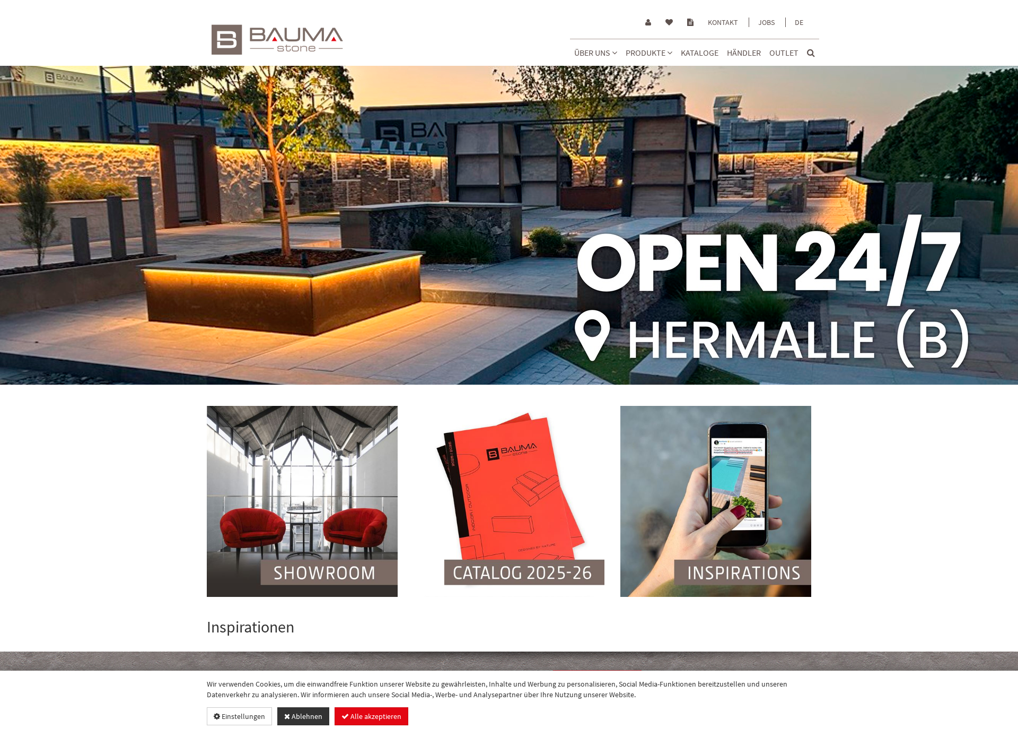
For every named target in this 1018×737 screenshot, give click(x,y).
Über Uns (593, 52)
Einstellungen (242, 716)
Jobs (766, 22)
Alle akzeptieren (375, 716)
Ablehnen (306, 716)
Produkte (646, 52)
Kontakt (723, 22)
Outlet (783, 52)
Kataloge (699, 52)
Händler (744, 52)
